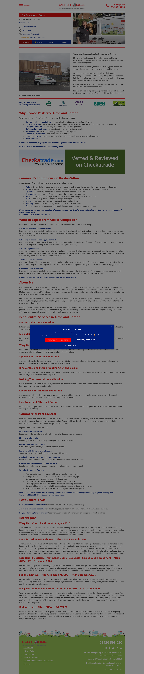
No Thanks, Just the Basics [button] (86, 340)
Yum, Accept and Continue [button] (58, 340)
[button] (72, 345)
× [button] (112, 327)
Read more (99, 335)
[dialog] (72, 337)
